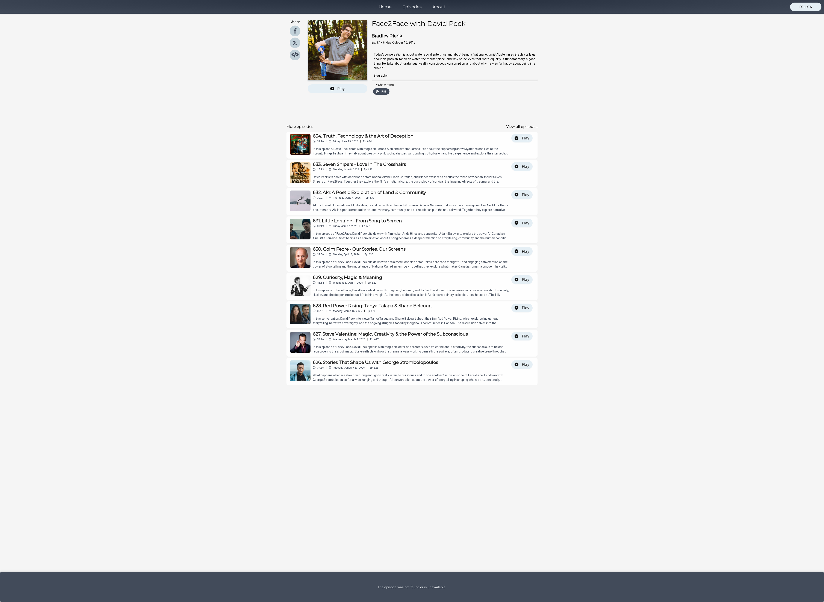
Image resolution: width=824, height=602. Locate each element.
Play (341, 88)
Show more (386, 84)
